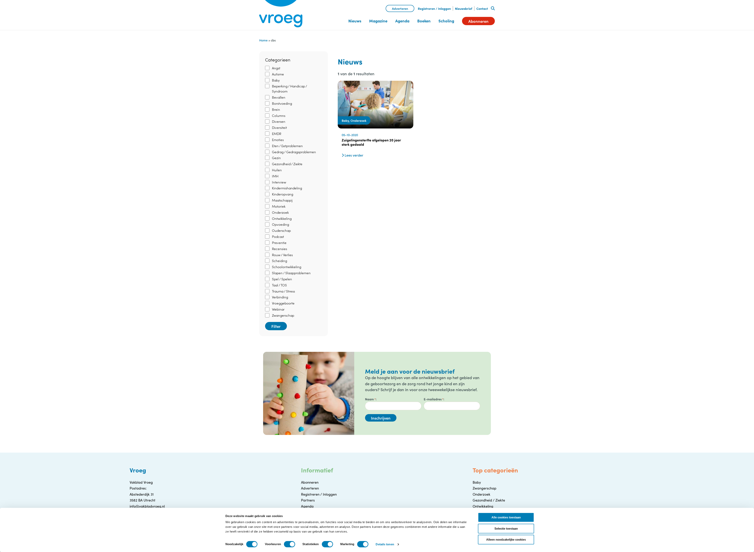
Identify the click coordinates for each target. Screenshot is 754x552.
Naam (370, 399)
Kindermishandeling (287, 188)
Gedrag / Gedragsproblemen (294, 151)
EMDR (276, 133)
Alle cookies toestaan (506, 517)
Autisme (278, 74)
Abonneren (478, 21)
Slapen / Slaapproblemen (291, 272)
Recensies (279, 248)
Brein (276, 109)
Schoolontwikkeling (286, 266)
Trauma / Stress (283, 291)
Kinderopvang (282, 194)
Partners (308, 500)
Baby (276, 80)
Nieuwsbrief (463, 8)
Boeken (424, 20)
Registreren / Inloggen (434, 8)
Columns (278, 115)
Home (263, 40)
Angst (276, 68)
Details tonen (385, 544)
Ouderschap (281, 230)
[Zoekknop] (493, 8)
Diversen (278, 121)
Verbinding (280, 297)
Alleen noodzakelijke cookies (506, 539)
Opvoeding (280, 224)
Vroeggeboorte (283, 303)
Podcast (278, 236)
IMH (275, 176)
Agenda (402, 20)
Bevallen (278, 97)
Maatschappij (282, 200)
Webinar (278, 309)
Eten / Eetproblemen (287, 145)
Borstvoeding (282, 103)
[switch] (289, 544)
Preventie (279, 242)
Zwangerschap (283, 315)
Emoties (278, 139)
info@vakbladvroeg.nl (147, 506)
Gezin (276, 157)
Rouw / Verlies (282, 254)
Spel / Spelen (282, 279)
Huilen (277, 170)
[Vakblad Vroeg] (280, 14)
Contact (482, 8)
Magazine (378, 20)
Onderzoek (280, 212)
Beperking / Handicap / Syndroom (289, 89)
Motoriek (278, 206)
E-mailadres (433, 399)
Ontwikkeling (282, 218)
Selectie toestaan (506, 528)
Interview (279, 182)
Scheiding (279, 260)
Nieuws (354, 20)
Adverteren (400, 8)
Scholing (446, 20)
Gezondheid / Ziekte (287, 163)
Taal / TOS (279, 285)
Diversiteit (279, 127)
